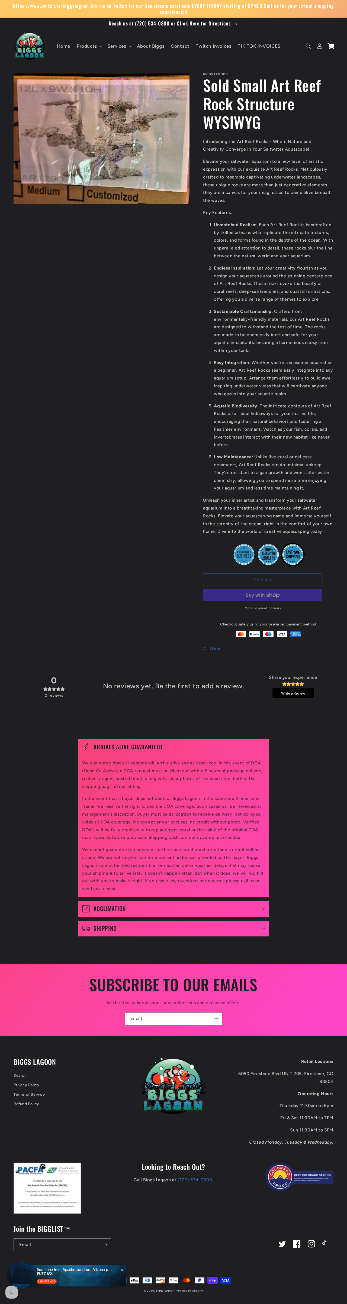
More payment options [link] (263, 608)
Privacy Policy (26, 1085)
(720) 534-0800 (195, 1179)
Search (20, 1075)
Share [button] (214, 648)
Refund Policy (26, 1104)
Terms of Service (29, 1094)
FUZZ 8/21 (45, 1270)
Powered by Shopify (189, 1290)
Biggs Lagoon (165, 1290)
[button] (88, 46)
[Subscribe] (216, 1018)
